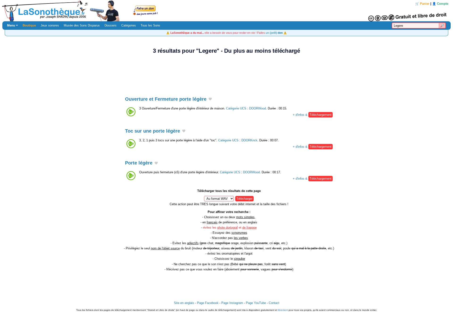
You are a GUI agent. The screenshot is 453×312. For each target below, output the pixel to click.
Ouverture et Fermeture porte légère (165, 99)
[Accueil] (226, 10)
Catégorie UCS (236, 108)
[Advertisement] (226, 72)
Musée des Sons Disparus (82, 25)
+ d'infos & (312, 115)
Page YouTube (256, 303)
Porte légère (138, 162)
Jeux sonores (50, 25)
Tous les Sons (150, 25)
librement (283, 310)
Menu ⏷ (12, 25)
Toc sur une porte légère (152, 131)
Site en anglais (184, 303)
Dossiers (111, 25)
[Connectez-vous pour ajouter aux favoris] (210, 99)
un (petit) (274, 32)
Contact (274, 303)
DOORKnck (249, 140)
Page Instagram (232, 303)
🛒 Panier (422, 3)
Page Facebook (207, 303)
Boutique (29, 25)
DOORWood (257, 108)
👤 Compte (440, 3)
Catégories (128, 25)
